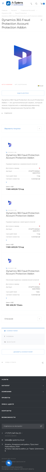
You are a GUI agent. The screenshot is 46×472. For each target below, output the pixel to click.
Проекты (6, 397)
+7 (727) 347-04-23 (13, 433)
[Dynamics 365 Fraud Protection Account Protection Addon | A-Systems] (23, 57)
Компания (6, 391)
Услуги (5, 379)
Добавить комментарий (23, 352)
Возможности (9, 417)
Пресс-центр (8, 404)
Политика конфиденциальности (13, 461)
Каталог (6, 385)
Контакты (6, 411)
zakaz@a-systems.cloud (14, 440)
